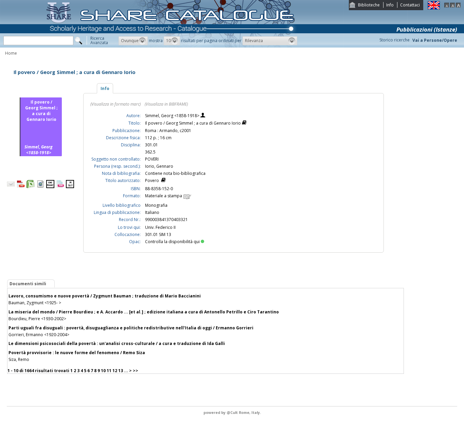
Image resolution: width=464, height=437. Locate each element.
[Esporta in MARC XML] (60, 186)
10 (103, 371)
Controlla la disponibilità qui (172, 241)
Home (11, 53)
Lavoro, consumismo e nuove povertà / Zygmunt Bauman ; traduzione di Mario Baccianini (104, 296)
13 (120, 371)
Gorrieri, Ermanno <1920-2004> (38, 335)
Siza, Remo (18, 359)
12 (114, 371)
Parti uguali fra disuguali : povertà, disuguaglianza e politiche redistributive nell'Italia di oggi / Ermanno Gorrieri (130, 328)
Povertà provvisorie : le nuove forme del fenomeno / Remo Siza (76, 353)
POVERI (152, 159)
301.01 (151, 145)
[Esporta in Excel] (30, 186)
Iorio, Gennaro (159, 166)
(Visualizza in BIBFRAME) (166, 104)
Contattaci (410, 5)
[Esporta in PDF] (21, 186)
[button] (133, 40)
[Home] (172, 46)
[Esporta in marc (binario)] (50, 186)
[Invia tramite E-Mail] (11, 186)
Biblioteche (369, 5)
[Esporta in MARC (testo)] (70, 186)
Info (390, 5)
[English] (434, 8)
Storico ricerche (394, 40)
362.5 (150, 152)
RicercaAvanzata (99, 40)
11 (109, 371)
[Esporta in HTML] (40, 186)
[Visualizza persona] (202, 116)
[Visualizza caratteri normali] (452, 6)
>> (135, 371)
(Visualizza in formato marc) (115, 104)
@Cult (233, 412)
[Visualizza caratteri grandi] (458, 6)
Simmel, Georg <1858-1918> (172, 116)
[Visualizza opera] (244, 123)
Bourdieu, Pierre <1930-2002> (37, 319)
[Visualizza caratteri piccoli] (446, 6)
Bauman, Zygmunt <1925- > (34, 303)
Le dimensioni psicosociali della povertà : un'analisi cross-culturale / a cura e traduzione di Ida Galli (116, 343)
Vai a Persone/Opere (434, 40)
